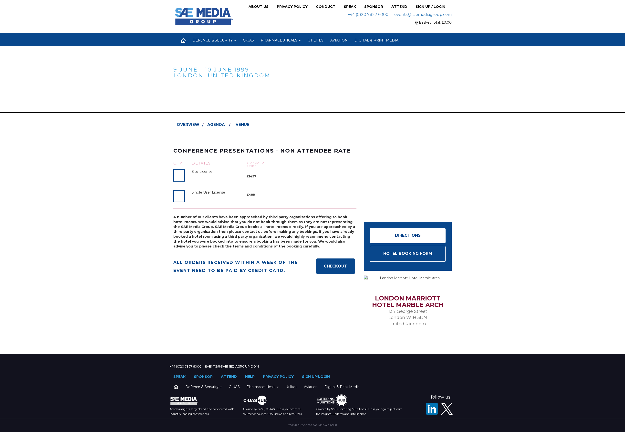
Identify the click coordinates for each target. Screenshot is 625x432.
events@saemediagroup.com (423, 14)
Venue (242, 124)
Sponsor (373, 6)
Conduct (325, 6)
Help (250, 376)
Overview (188, 124)
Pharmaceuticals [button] (279, 40)
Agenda (216, 124)
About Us (259, 6)
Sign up (309, 376)
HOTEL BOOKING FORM (407, 253)
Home (183, 40)
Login (324, 376)
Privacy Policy (292, 6)
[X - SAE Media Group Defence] (447, 409)
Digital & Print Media (376, 40)
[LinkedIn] (432, 409)
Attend (399, 6)
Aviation (339, 40)
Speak (350, 6)
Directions (408, 235)
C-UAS (248, 40)
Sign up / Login (430, 6)
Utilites (315, 40)
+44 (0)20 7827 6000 (368, 14)
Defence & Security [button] (213, 40)
